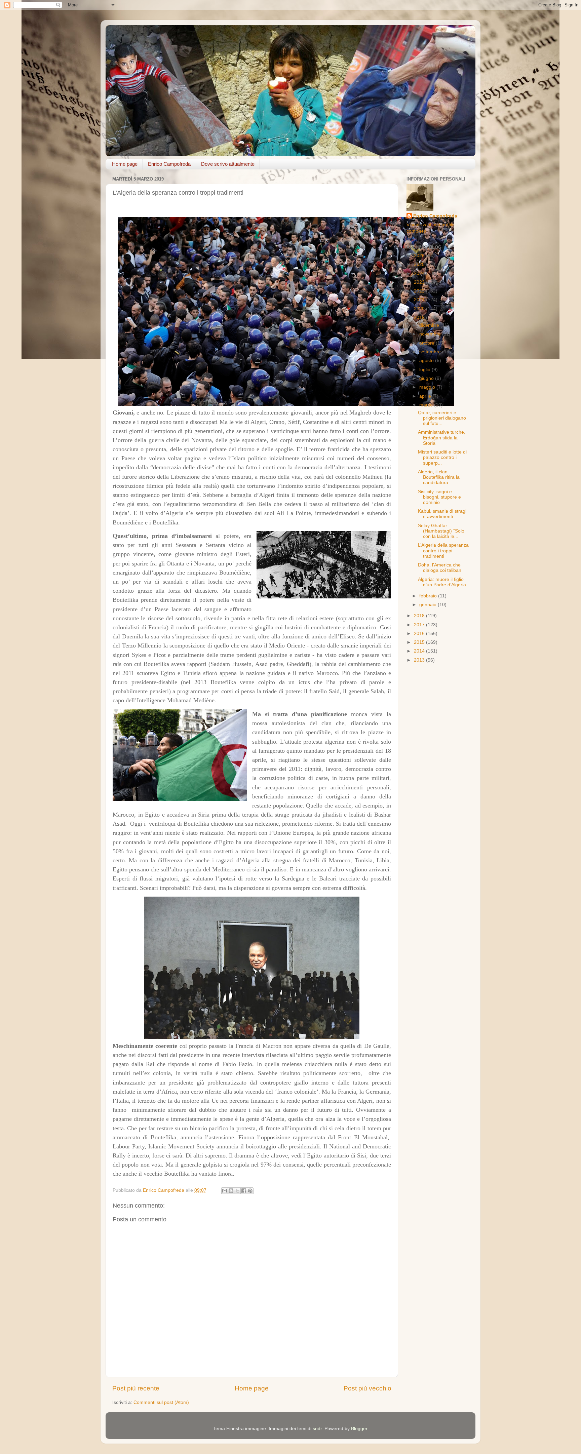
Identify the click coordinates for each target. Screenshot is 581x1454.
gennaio (428, 604)
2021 (420, 299)
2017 (420, 624)
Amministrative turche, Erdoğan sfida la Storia (441, 437)
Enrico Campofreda (169, 164)
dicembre (429, 325)
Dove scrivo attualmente (228, 164)
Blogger (359, 1428)
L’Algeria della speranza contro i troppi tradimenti (443, 550)
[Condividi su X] (237, 1190)
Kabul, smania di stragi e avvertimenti (442, 514)
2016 (420, 633)
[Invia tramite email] (224, 1190)
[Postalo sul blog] (231, 1190)
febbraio (428, 595)
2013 (420, 660)
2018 (420, 615)
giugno (427, 378)
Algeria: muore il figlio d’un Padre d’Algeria (442, 582)
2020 (420, 308)
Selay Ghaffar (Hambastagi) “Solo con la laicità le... (441, 531)
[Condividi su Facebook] (243, 1190)
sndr (317, 1428)
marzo (426, 404)
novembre (430, 334)
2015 (420, 642)
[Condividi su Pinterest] (250, 1190)
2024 (420, 273)
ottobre (427, 343)
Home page (125, 164)
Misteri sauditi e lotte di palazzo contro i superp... (442, 457)
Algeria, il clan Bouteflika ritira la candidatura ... (439, 477)
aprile (425, 396)
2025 (420, 264)
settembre (430, 351)
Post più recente (135, 1388)
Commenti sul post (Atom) (161, 1402)
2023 (420, 282)
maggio (427, 387)
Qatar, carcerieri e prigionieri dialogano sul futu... (442, 418)
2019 (420, 317)
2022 (420, 290)
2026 (420, 255)
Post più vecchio (367, 1388)
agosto (427, 360)
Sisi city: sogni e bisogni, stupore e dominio (439, 497)
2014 (420, 651)
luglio (425, 369)
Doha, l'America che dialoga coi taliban (439, 567)
